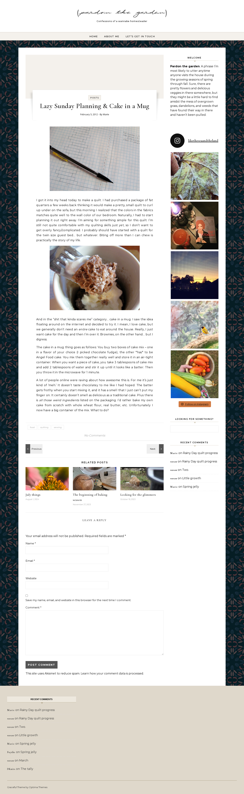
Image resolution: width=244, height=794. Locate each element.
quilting (44, 427)
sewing (58, 427)
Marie (106, 114)
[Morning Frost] (156, 448)
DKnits (11, 769)
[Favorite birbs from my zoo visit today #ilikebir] (194, 325)
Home (93, 36)
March (23, 760)
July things (33, 495)
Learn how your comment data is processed (112, 673)
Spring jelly (191, 486)
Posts (94, 97)
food (32, 427)
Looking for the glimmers (138, 495)
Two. (185, 470)
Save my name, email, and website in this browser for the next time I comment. (78, 600)
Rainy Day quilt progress (200, 453)
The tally (27, 769)
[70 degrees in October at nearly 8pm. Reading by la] (194, 225)
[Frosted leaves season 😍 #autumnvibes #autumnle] (194, 176)
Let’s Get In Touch (140, 36)
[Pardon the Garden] (122, 14)
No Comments (94, 435)
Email (30, 560)
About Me (111, 36)
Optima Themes (38, 787)
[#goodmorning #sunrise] (194, 275)
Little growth (191, 478)
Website (31, 578)
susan (173, 461)
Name (31, 543)
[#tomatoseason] (194, 374)
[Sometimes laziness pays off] (34, 448)
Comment (33, 607)
